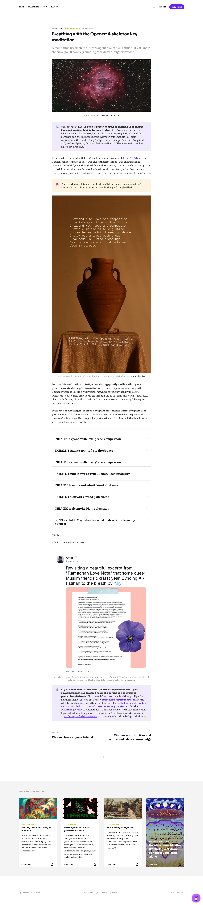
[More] (63, 7)
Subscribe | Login (90, 892)
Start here (33, 7)
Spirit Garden (73, 28)
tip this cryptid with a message (80, 716)
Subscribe (177, 7)
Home (21, 7)
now (80, 703)
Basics (54, 7)
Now (45, 7)
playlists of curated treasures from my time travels (102, 706)
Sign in (162, 7)
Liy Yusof (59, 28)
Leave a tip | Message (111, 892)
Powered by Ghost (176, 892)
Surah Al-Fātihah (132, 158)
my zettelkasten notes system (130, 703)
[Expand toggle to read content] (146, 438)
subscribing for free (71, 709)
